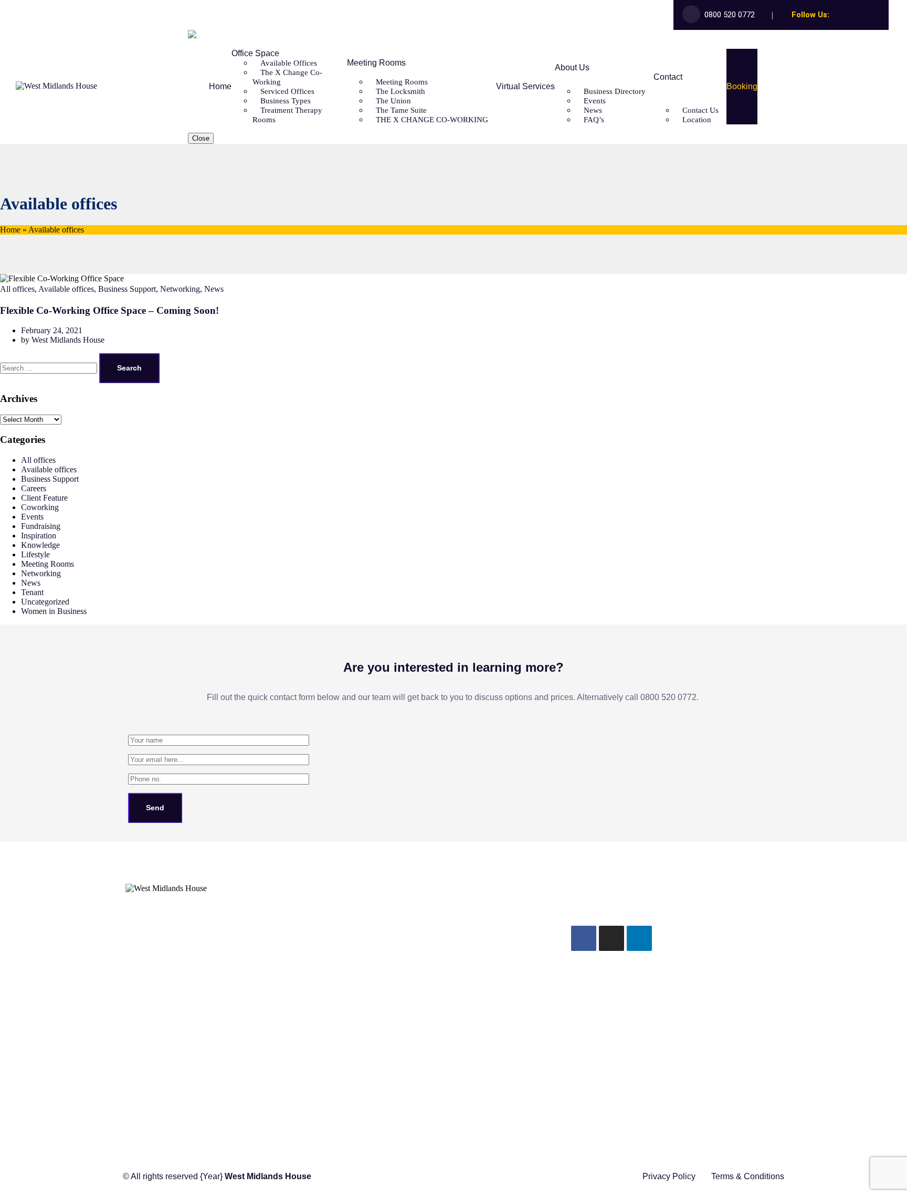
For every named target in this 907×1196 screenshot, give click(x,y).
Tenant (32, 592)
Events (32, 516)
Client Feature (44, 497)
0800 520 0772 (729, 14)
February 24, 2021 (51, 330)
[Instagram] (863, 15)
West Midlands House (67, 339)
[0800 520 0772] (132, 1024)
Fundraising (40, 526)
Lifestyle (35, 554)
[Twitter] (849, 15)
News (214, 288)
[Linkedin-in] (876, 15)
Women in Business (54, 611)
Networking (180, 288)
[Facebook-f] (835, 15)
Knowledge (40, 545)
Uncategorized (45, 601)
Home (10, 229)
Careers (33, 488)
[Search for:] (49, 367)
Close (200, 138)
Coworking (40, 507)
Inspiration (38, 535)
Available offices (66, 288)
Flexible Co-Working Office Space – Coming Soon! (109, 310)
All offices (17, 288)
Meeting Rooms (47, 563)
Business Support (127, 288)
